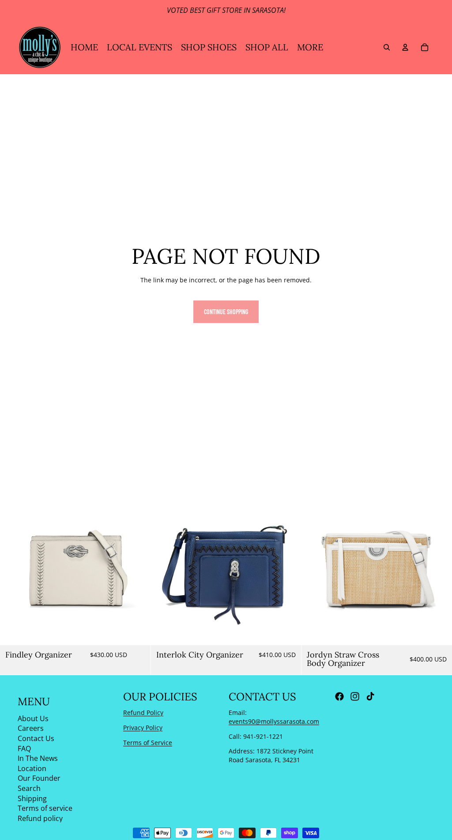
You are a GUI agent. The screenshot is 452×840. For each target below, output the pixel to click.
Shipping (32, 798)
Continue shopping (226, 311)
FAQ (24, 748)
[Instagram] (355, 696)
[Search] (386, 47)
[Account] (405, 47)
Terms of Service (147, 742)
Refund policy (40, 818)
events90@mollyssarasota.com (274, 721)
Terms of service (45, 808)
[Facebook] (339, 696)
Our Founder (39, 778)
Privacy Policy (142, 727)
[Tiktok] (370, 696)
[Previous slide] (13, 569)
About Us (33, 718)
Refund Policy (143, 713)
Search (29, 788)
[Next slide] (137, 569)
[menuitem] (310, 47)
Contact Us (36, 738)
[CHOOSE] (438, 631)
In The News (38, 758)
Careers (31, 728)
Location (32, 768)
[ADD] (137, 631)
